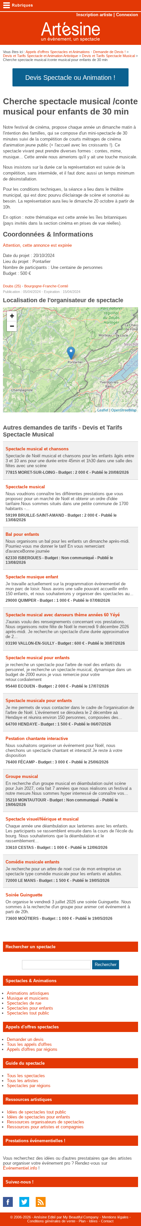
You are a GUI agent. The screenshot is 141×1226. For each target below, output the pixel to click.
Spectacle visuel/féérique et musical (42, 819)
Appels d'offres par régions (32, 1049)
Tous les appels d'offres (29, 1044)
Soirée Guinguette (24, 894)
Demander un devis (25, 1039)
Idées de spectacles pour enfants (38, 1116)
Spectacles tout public (28, 1013)
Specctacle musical (25, 486)
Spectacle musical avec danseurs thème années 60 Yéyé (63, 614)
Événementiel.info (20, 1168)
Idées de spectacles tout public (36, 1112)
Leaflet (102, 409)
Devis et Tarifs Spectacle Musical (108, 56)
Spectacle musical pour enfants (38, 657)
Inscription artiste (94, 14)
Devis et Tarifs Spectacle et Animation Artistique (40, 56)
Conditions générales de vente (51, 1221)
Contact (107, 1221)
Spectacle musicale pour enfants (39, 700)
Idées (93, 1221)
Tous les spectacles (26, 1075)
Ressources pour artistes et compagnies (45, 1126)
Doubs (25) (12, 286)
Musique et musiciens (28, 998)
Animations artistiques (28, 993)
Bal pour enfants (22, 534)
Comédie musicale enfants (32, 861)
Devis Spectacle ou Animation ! (70, 77)
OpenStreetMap (123, 409)
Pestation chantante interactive (37, 738)
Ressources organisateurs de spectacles (45, 1121)
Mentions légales (115, 1217)
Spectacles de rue (24, 1003)
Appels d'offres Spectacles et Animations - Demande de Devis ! (76, 52)
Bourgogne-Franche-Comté (46, 286)
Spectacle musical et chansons (37, 448)
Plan (82, 1221)
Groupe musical (22, 776)
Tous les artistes (22, 1080)
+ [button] (12, 316)
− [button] (12, 326)
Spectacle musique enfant (32, 576)
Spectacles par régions (28, 1085)
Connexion (127, 14)
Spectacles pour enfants (30, 1008)
